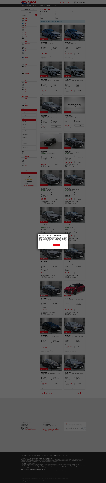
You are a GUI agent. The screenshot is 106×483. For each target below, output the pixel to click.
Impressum (50, 247)
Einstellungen (64, 245)
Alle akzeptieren (56, 245)
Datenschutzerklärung (43, 247)
